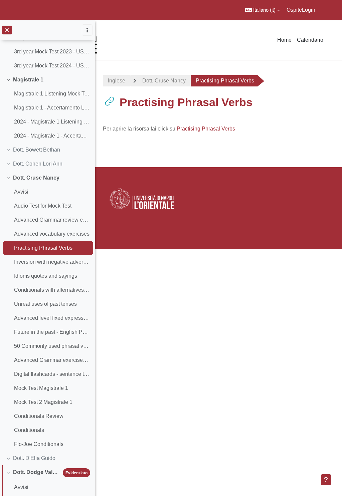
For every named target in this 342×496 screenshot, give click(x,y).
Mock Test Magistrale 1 (41, 388)
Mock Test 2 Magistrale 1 (43, 402)
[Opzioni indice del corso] (87, 30)
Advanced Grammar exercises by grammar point (52, 360)
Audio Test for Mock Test (42, 206)
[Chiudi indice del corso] (7, 30)
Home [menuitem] (284, 40)
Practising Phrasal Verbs (43, 248)
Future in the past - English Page (52, 332)
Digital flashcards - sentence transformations (52, 374)
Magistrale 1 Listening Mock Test (52, 93)
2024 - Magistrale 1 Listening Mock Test (52, 122)
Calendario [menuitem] (310, 40)
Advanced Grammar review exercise (52, 220)
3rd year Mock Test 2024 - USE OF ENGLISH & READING (52, 65)
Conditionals (29, 430)
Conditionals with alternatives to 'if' (52, 290)
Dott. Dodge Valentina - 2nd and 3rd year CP (36, 472)
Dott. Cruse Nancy (36, 178)
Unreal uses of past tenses (45, 304)
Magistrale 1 (28, 79)
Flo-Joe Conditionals (38, 444)
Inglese (116, 80)
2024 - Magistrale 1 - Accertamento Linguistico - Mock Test (52, 136)
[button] (262, 10)
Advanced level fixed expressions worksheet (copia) (52, 318)
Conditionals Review (38, 416)
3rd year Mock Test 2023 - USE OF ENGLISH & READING (52, 51)
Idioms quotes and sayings (45, 276)
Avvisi (21, 192)
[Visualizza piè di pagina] (326, 479)
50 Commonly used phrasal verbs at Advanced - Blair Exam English (52, 346)
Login (308, 10)
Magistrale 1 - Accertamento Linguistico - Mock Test (52, 107)
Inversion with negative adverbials (52, 262)
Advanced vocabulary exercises (52, 234)
